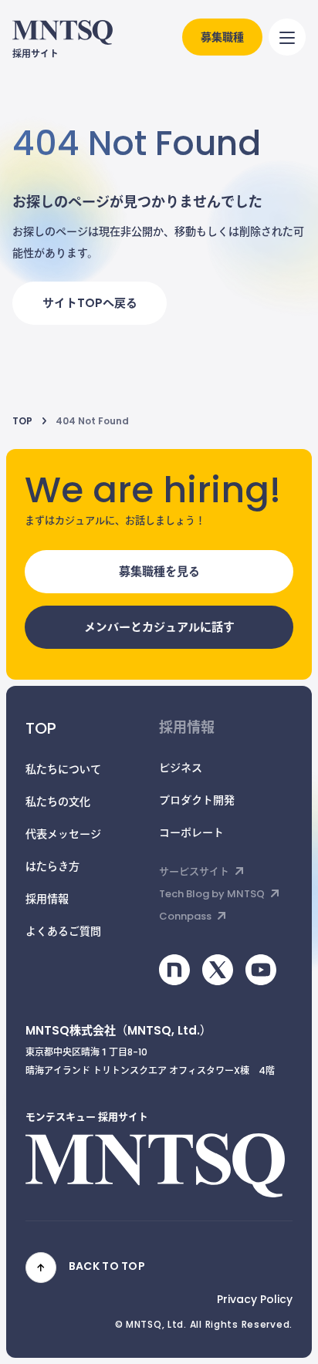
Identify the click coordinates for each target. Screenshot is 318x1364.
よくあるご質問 (63, 932)
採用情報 (47, 900)
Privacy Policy (255, 1300)
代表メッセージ (63, 835)
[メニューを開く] (287, 37)
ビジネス (180, 769)
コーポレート (191, 833)
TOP (22, 422)
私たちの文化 (57, 803)
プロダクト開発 (197, 801)
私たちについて (63, 770)
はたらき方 (52, 867)
